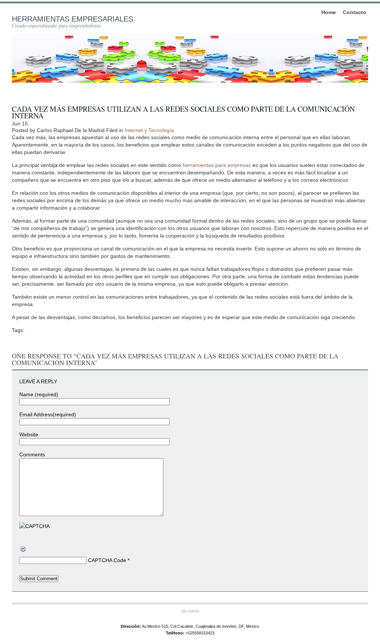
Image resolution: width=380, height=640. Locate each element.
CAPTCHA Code (107, 560)
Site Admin (190, 611)
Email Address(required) (47, 414)
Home (328, 12)
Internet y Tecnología (149, 130)
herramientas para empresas (217, 165)
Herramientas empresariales (72, 19)
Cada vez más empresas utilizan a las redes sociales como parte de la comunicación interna (183, 112)
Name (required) (38, 394)
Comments (32, 454)
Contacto (354, 12)
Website (28, 434)
